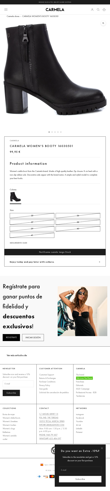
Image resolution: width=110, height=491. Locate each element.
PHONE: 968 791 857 (48, 435)
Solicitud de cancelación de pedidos (54, 392)
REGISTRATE (11, 337)
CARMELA (14, 140)
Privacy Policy (44, 385)
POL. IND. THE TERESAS (48, 417)
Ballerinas (6, 432)
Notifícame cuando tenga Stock (55, 252)
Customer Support (46, 374)
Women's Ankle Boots (11, 418)
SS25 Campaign (82, 388)
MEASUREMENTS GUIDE (18, 243)
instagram (80, 414)
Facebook (80, 418)
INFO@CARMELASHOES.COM (51, 425)
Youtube (79, 421)
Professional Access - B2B (86, 392)
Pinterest (79, 432)
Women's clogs (9, 428)
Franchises (80, 381)
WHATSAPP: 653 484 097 (50, 438)
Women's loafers (9, 425)
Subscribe (80, 479)
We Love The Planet (84, 378)
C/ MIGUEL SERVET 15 (48, 414)
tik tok (78, 425)
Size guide (43, 388)
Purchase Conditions (47, 381)
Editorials (79, 385)
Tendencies (80, 396)
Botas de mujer (9, 414)
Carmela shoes (13, 16)
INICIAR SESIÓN (33, 337)
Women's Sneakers (10, 421)
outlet (5, 439)
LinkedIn (79, 428)
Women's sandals (9, 435)
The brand (80, 374)
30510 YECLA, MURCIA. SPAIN (51, 421)
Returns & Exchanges (47, 378)
